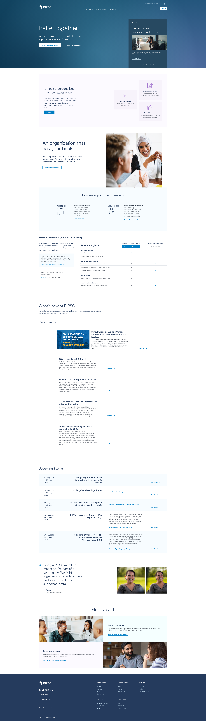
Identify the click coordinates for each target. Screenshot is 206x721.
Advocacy (99, 689)
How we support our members (50, 45)
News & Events (100, 9)
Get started (44, 694)
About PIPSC (113, 9)
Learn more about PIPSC (52, 167)
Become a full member (131, 247)
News (119, 686)
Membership (100, 694)
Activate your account (56, 700)
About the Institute (102, 703)
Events (120, 689)
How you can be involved (73, 45)
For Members (88, 9)
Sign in (164, 8)
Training (141, 686)
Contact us (44, 277)
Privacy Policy (122, 708)
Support (99, 686)
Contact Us (121, 705)
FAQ (119, 703)
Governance (100, 705)
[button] (154, 64)
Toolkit (141, 689)
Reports (99, 708)
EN (164, 3)
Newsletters (121, 691)
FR (166, 3)
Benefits (99, 691)
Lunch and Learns (144, 691)
